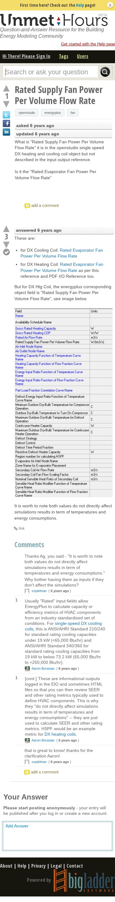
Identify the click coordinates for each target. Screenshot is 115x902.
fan (73, 112)
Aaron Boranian (43, 668)
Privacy (38, 865)
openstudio (27, 112)
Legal (56, 865)
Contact (75, 865)
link (22, 528)
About (6, 865)
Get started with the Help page (88, 44)
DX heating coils (60, 734)
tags (63, 56)
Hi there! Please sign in (26, 56)
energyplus (52, 112)
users (82, 56)
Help (80, 5)
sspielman (39, 591)
